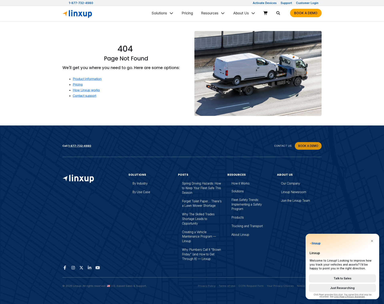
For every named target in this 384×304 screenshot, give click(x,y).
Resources (210, 13)
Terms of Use (227, 285)
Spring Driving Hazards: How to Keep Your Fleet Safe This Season (201, 188)
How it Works (240, 183)
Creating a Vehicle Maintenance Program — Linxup (199, 236)
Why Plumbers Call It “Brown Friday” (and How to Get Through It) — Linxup (201, 254)
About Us (241, 13)
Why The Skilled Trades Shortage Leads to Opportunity (198, 218)
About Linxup (240, 235)
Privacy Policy (206, 285)
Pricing (187, 13)
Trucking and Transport (247, 226)
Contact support (84, 96)
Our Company (290, 183)
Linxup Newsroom (293, 192)
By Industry (140, 183)
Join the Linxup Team (295, 201)
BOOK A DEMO (308, 145)
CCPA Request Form (251, 285)
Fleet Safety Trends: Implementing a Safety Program (246, 204)
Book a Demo (305, 13)
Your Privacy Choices (280, 285)
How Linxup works (86, 90)
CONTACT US (283, 145)
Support (287, 3)
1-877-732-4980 (81, 3)
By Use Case (141, 192)
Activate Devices (265, 3)
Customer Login (307, 3)
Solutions (160, 13)
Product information (87, 79)
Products (237, 217)
